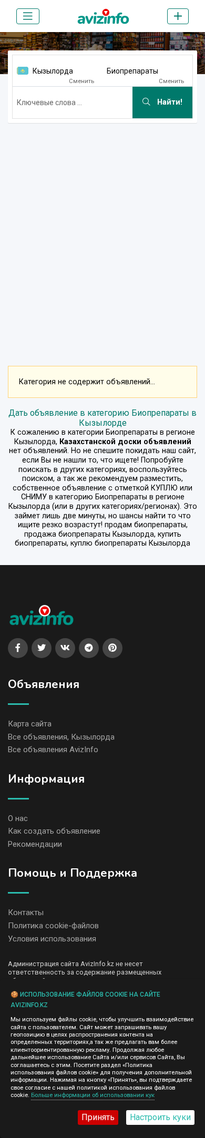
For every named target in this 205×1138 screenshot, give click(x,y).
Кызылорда (53, 71)
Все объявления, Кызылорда (61, 737)
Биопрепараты (132, 71)
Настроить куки (160, 1117)
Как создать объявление (54, 831)
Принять (98, 1117)
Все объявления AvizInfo (53, 749)
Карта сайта (30, 724)
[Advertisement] (102, 233)
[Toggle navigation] (27, 16)
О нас (18, 818)
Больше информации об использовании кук (93, 1095)
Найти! (168, 102)
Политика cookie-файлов (53, 925)
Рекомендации (35, 844)
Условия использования (52, 939)
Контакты (26, 912)
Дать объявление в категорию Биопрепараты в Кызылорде (102, 418)
